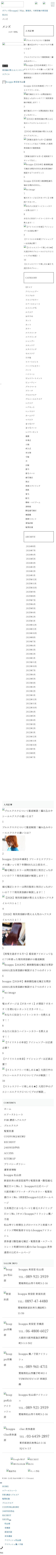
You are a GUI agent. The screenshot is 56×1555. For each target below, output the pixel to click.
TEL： (33, 1277)
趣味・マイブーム (33, 502)
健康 (27, 436)
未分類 (28, 452)
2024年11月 (31, 629)
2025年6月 (31, 604)
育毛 (27, 494)
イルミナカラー (32, 299)
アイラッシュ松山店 (13, 1540)
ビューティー (31, 382)
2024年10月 (31, 633)
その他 (28, 357)
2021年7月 (30, 757)
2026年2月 (31, 571)
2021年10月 (31, 745)
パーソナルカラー (33, 366)
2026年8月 (31, 546)
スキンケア (30, 345)
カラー (28, 328)
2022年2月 (31, 728)
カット (28, 320)
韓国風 (28, 514)
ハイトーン (30, 374)
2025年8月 (31, 596)
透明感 (28, 506)
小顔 (27, 444)
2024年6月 (31, 645)
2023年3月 (31, 687)
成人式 (28, 448)
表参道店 (8, 1536)
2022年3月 (31, 724)
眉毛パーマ (30, 473)
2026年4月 (31, 563)
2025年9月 (31, 592)
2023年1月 (30, 695)
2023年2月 (31, 691)
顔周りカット (31, 519)
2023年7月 (31, 670)
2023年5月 (31, 678)
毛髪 (27, 457)
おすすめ (29, 316)
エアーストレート (33, 304)
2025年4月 (31, 612)
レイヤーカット (32, 432)
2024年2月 (31, 654)
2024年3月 (31, 649)
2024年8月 (31, 637)
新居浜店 (8, 1532)
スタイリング (31, 349)
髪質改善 (29, 527)
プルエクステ (31, 394)
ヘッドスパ (30, 411)
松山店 (7, 1523)
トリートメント (32, 361)
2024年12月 (31, 625)
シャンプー (30, 341)
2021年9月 (30, 749)
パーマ (28, 370)
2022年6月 (31, 711)
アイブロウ (30, 295)
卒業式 (28, 440)
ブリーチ (29, 390)
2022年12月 (31, 699)
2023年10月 (31, 666)
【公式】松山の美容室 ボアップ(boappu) (20, 1478)
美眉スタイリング (33, 486)
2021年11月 (31, 740)
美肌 (27, 490)
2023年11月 (31, 662)
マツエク (29, 419)
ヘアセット (30, 407)
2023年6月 (31, 674)
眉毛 (27, 469)
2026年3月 (31, 567)
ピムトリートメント (34, 378)
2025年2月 (31, 616)
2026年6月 (31, 554)
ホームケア (30, 415)
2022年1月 (30, 732)
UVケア (29, 287)
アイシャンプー (32, 291)
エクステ (29, 312)
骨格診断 (29, 523)
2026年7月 (31, 550)
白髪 (27, 465)
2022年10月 (31, 707)
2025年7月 (31, 600)
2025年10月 (31, 587)
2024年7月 (31, 641)
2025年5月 (31, 608)
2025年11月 (31, 583)
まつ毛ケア (30, 423)
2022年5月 (31, 716)
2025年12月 (31, 579)
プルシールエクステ (34, 399)
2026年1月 (30, 575)
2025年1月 (30, 621)
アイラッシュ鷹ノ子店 (14, 1544)
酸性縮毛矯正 (31, 510)
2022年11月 (31, 703)
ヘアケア (29, 403)
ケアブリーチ (31, 332)
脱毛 (27, 498)
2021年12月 (31, 736)
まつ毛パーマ (31, 428)
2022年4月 (31, 720)
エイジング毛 (31, 308)
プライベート (31, 386)
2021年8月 (30, 753)
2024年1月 (30, 658)
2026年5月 (31, 558)
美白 (27, 481)
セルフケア (30, 353)
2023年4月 (31, 683)
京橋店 (7, 1527)
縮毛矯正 (29, 477)
